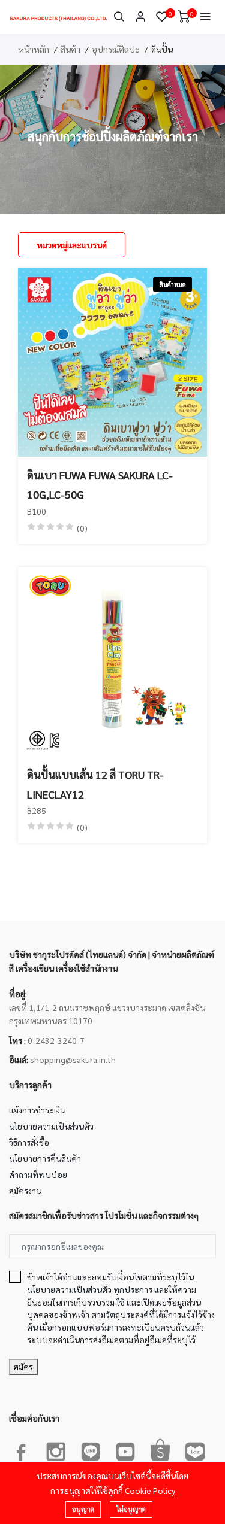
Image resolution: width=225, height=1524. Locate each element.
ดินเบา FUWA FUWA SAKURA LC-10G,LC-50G (100, 484)
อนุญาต (83, 1509)
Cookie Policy (150, 1490)
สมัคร (23, 1366)
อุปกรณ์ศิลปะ (116, 49)
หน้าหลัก (33, 49)
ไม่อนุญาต (131, 1509)
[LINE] (91, 1449)
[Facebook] (21, 1449)
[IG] (56, 1449)
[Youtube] (125, 1449)
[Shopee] (160, 1449)
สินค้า (70, 49)
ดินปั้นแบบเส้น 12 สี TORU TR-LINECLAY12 (95, 783)
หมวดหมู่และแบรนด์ (72, 244)
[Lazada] (195, 1449)
